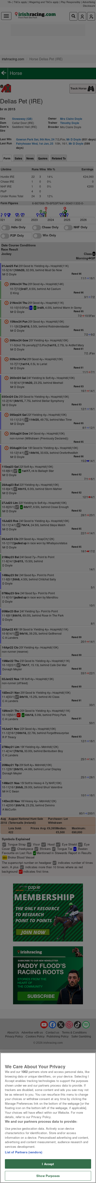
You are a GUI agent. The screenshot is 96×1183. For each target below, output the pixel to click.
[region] (48, 1118)
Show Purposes (48, 1175)
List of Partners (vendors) (23, 1152)
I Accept (48, 1164)
